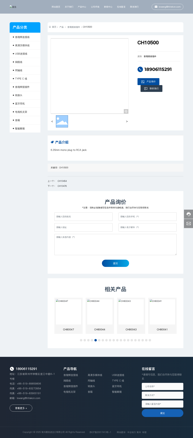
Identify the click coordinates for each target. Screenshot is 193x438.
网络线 (67, 380)
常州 (139, 432)
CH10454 (62, 181)
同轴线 (91, 380)
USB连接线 (118, 375)
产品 (61, 27)
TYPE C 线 (118, 380)
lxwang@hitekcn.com (28, 398)
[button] (81, 340)
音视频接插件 (73, 27)
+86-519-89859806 (29, 383)
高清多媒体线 (95, 375)
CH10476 (62, 186)
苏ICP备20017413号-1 (100, 432)
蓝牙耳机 (117, 386)
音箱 (90, 391)
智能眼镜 (117, 391)
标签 (144, 432)
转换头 (91, 386)
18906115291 (158, 69)
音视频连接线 (70, 375)
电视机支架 (69, 391)
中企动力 (131, 432)
